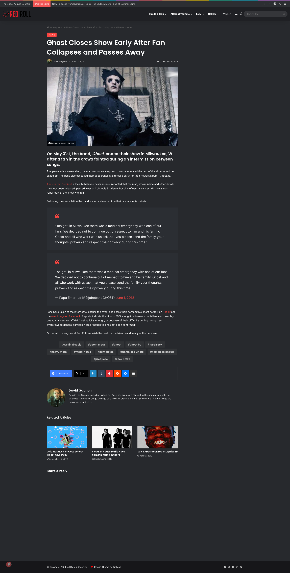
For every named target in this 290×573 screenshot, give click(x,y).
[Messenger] (125, 373)
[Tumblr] (101, 373)
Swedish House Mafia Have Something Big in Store (108, 453)
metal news (83, 351)
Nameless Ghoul (132, 351)
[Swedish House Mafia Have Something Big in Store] (112, 437)
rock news (123, 359)
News (61, 27)
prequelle (101, 359)
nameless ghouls (163, 351)
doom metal (97, 344)
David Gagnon (60, 61)
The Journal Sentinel (59, 184)
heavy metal (59, 351)
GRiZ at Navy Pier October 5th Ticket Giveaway (65, 453)
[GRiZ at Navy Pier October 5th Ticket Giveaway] (67, 437)
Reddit (167, 311)
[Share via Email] (133, 373)
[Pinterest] (109, 373)
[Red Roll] (17, 14)
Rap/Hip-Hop (156, 13)
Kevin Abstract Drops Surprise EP (157, 451)
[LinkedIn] (93, 373)
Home (52, 27)
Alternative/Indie (180, 13)
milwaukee (106, 351)
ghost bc (135, 344)
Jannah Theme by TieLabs (107, 567)
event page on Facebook (66, 316)
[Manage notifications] (8, 564)
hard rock (156, 344)
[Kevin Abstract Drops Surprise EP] (157, 437)
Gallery (212, 13)
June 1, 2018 (125, 298)
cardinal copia (72, 344)
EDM (199, 13)
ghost (117, 344)
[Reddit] (117, 373)
